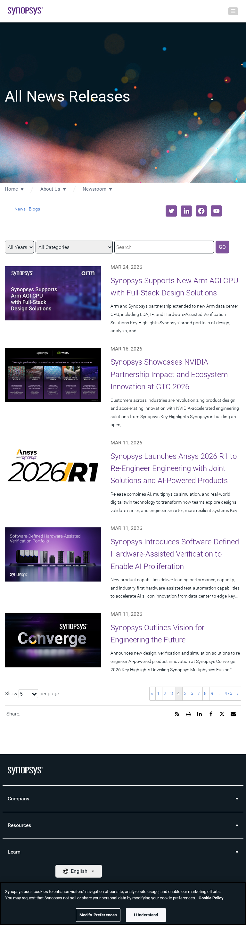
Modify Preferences (98, 915)
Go (222, 247)
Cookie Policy (211, 898)
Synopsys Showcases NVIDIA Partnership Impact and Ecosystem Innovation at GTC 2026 (169, 374)
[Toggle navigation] (233, 11)
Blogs (34, 208)
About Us (50, 189)
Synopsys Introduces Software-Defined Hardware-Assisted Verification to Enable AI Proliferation (175, 554)
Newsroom (94, 189)
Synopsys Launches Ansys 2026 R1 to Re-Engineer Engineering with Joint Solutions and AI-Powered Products (174, 468)
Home (11, 189)
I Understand (146, 915)
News (20, 208)
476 (228, 693)
